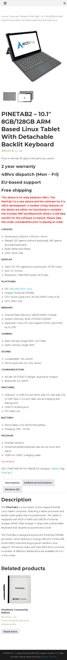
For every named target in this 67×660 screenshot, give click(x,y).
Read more (10, 631)
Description (12, 482)
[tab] (12, 483)
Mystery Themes (48, 656)
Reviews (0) (12, 489)
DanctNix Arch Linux (20, 288)
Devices (14, 16)
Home (4, 16)
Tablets (23, 16)
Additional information (38, 482)
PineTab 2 (6, 472)
